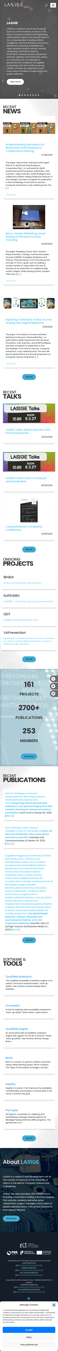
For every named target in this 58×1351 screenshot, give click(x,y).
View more (15, 81)
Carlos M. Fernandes (27, 830)
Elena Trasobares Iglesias (28, 903)
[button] (54, 1305)
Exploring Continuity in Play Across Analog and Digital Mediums (29, 321)
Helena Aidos (21, 862)
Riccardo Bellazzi (27, 865)
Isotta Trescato (25, 858)
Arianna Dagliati (20, 878)
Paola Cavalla (24, 874)
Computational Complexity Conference (24, 528)
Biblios (9, 815)
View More (29, 756)
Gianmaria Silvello (25, 910)
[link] (29, 129)
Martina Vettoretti (25, 907)
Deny (29, 1337)
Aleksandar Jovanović (26, 891)
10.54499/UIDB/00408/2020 (30, 1270)
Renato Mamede (24, 796)
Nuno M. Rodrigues (15, 793)
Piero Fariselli (23, 881)
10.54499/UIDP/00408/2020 (30, 1275)
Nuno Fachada (13, 827)
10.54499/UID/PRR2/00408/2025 (30, 1292)
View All (29, 377)
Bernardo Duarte (23, 799)
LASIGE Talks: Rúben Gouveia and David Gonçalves (28, 431)
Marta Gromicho (25, 887)
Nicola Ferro (20, 913)
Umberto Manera (24, 897)
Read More (11, 1218)
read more (11, 194)
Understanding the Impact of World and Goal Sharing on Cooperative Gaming (25, 148)
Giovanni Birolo (29, 868)
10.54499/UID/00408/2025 (30, 1265)
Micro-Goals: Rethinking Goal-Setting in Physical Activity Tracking (26, 236)
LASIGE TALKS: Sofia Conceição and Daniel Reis (26, 480)
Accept (29, 1329)
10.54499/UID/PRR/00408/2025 (30, 1287)
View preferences (29, 1344)
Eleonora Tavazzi (22, 900)
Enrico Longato (21, 894)
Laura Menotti (33, 855)
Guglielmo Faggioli (15, 855)
